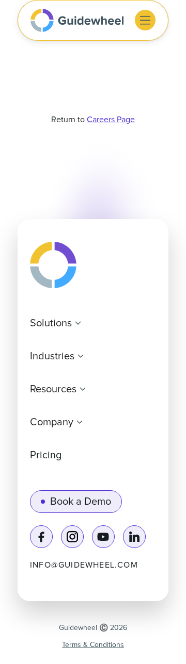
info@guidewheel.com (84, 565)
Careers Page (111, 119)
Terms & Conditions (93, 645)
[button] (145, 20)
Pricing (46, 455)
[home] (76, 20)
